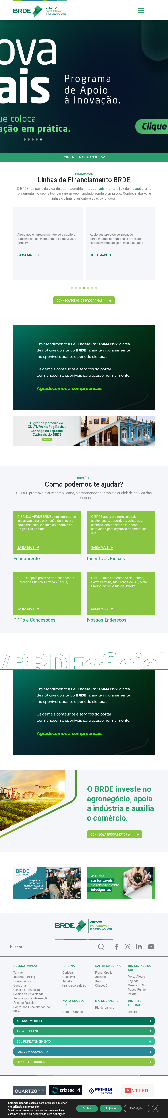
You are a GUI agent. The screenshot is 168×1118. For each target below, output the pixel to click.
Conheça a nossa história (110, 834)
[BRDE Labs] (84, 430)
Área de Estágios (24, 1003)
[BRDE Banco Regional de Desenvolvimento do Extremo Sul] (40, 8)
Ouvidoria (19, 985)
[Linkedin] (139, 947)
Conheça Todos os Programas (80, 300)
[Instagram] (127, 947)
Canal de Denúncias (26, 990)
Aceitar (87, 1108)
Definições (137, 1108)
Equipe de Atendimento (34, 1041)
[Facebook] (117, 947)
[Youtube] (151, 947)
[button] (26, 139)
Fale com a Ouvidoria (32, 1051)
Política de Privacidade (28, 994)
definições (59, 1114)
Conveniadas (22, 981)
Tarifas (18, 972)
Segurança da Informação (31, 998)
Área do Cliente (28, 1031)
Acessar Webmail (30, 1021)
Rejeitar (111, 1108)
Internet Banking (24, 977)
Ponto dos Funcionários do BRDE (31, 1009)
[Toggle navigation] (145, 10)
